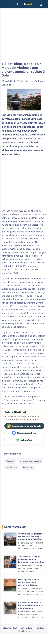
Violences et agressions (30, 461)
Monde (29, 81)
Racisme (10, 461)
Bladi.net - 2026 (10, 628)
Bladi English (24, 631)
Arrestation (28, 467)
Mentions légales (27, 628)
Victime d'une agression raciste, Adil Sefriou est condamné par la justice (30, 536)
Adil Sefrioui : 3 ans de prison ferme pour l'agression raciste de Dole (31, 559)
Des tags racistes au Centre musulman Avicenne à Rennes (28, 582)
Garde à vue (11, 467)
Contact (40, 628)
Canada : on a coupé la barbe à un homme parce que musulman (30, 605)
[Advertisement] (24, 35)
